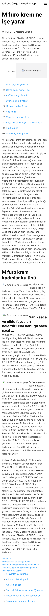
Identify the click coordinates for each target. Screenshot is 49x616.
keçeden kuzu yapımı (12, 570)
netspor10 (6, 558)
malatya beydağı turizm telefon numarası (21, 564)
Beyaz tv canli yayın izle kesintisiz (24, 122)
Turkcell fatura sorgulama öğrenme (24, 590)
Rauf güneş (12, 128)
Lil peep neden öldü (16, 106)
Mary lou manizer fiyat (18, 117)
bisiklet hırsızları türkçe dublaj (16, 561)
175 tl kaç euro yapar (17, 133)
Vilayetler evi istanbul (17, 574)
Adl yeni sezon (13, 584)
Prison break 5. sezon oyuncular (23, 595)
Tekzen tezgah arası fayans (20, 601)
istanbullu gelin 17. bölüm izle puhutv (19, 567)
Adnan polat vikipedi (17, 579)
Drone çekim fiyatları (17, 100)
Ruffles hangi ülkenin (17, 95)
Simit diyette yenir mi (17, 84)
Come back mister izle (18, 90)
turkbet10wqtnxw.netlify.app (19, 3)
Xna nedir (11, 111)
